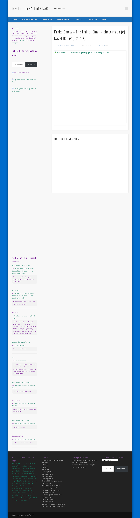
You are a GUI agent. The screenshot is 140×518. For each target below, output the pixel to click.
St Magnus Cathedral (26, 490)
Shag (19, 473)
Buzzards (15, 469)
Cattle (25, 488)
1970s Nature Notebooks (24, 463)
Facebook (117, 8)
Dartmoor (20, 466)
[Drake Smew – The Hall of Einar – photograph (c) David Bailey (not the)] (90, 87)
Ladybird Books (30, 483)
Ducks (28, 478)
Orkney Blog (47, 19)
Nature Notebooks (29, 19)
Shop (104, 19)
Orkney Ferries (20, 478)
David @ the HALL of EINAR (66, 45)
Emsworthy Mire (27, 495)
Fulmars (25, 486)
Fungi (22, 497)
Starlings (14, 486)
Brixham (15, 473)
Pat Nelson (15, 290)
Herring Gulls (29, 498)
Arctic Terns (33, 476)
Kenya (14, 495)
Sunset (33, 468)
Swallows (20, 486)
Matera (14, 493)
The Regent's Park (28, 471)
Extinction (15, 498)
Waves (14, 478)
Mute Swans (33, 478)
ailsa (13, 358)
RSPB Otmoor (21, 493)
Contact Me (92, 19)
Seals (27, 493)
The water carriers (20, 345)
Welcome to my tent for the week (25, 424)
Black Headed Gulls (22, 476)
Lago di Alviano (17, 471)
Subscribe (31, 64)
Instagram (15, 43)
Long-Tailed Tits (32, 481)
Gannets (19, 495)
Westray (79, 19)
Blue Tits (32, 493)
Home (14, 19)
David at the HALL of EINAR (30, 8)
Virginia (28, 469)
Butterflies (23, 481)
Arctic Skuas (21, 469)
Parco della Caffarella (18, 484)
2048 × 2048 (101, 45)
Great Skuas (23, 500)
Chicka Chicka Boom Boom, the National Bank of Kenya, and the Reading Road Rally (23, 271)
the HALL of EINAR (64, 19)
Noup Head (28, 466)
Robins (14, 466)
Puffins (16, 480)
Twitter (122, 8)
